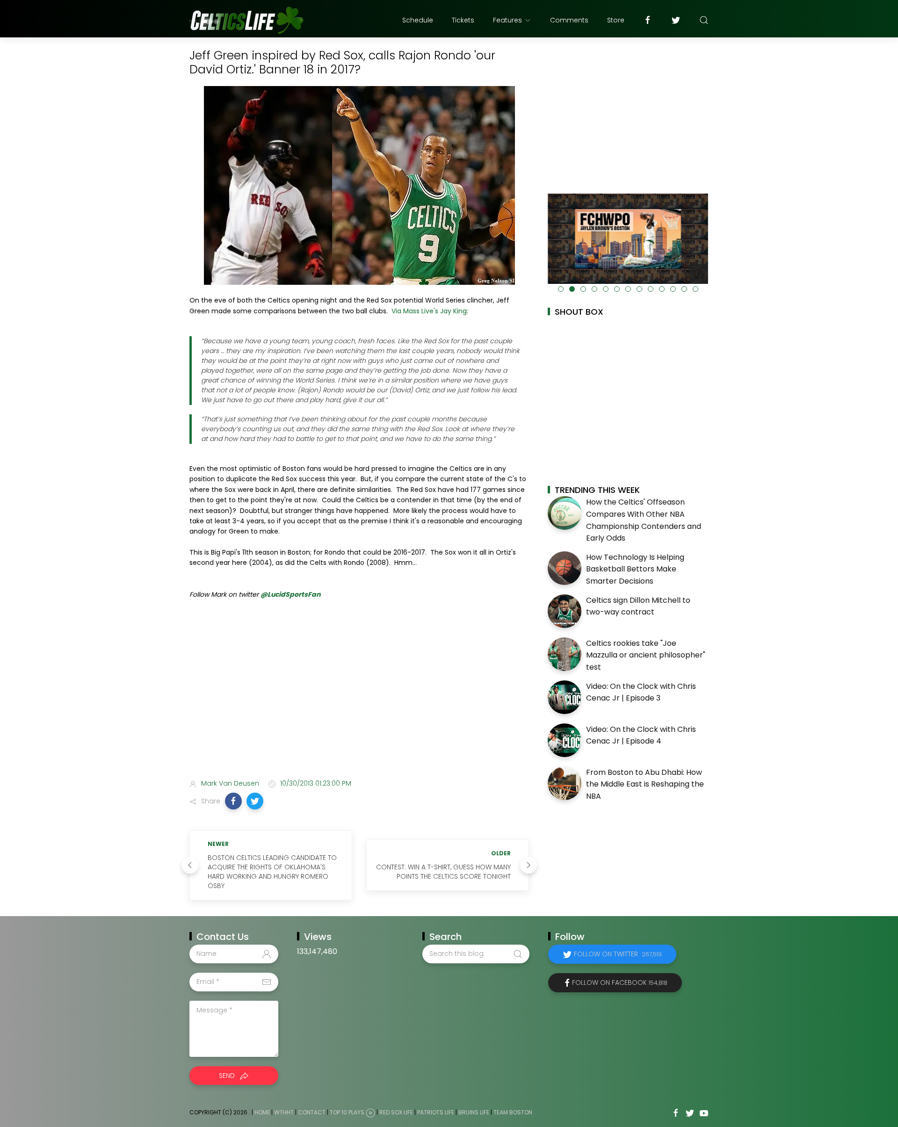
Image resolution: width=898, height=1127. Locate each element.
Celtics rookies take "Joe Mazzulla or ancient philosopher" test (645, 655)
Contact (312, 1112)
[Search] (704, 20)
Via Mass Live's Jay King (429, 311)
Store (615, 20)
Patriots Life (435, 1112)
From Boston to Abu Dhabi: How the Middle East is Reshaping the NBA (645, 784)
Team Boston (512, 1112)
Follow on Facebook (619, 982)
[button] (233, 801)
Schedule (417, 20)
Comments (569, 20)
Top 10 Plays (347, 1112)
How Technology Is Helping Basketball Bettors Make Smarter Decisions (635, 569)
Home (262, 1112)
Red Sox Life (396, 1112)
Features (507, 20)
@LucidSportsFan (290, 594)
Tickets (463, 20)
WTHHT (284, 1112)
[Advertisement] (359, 697)
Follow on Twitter (618, 954)
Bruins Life (473, 1112)
